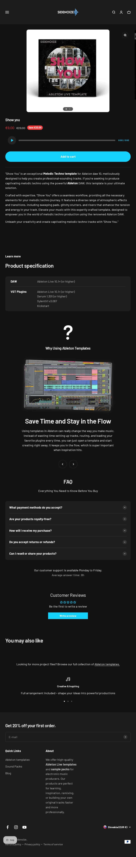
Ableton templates (17, 759)
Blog (8, 773)
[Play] (12, 140)
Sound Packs (13, 766)
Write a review (68, 615)
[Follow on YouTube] (24, 827)
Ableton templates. (107, 664)
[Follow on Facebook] (7, 827)
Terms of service (53, 844)
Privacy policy (32, 844)
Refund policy (13, 844)
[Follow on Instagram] (16, 827)
